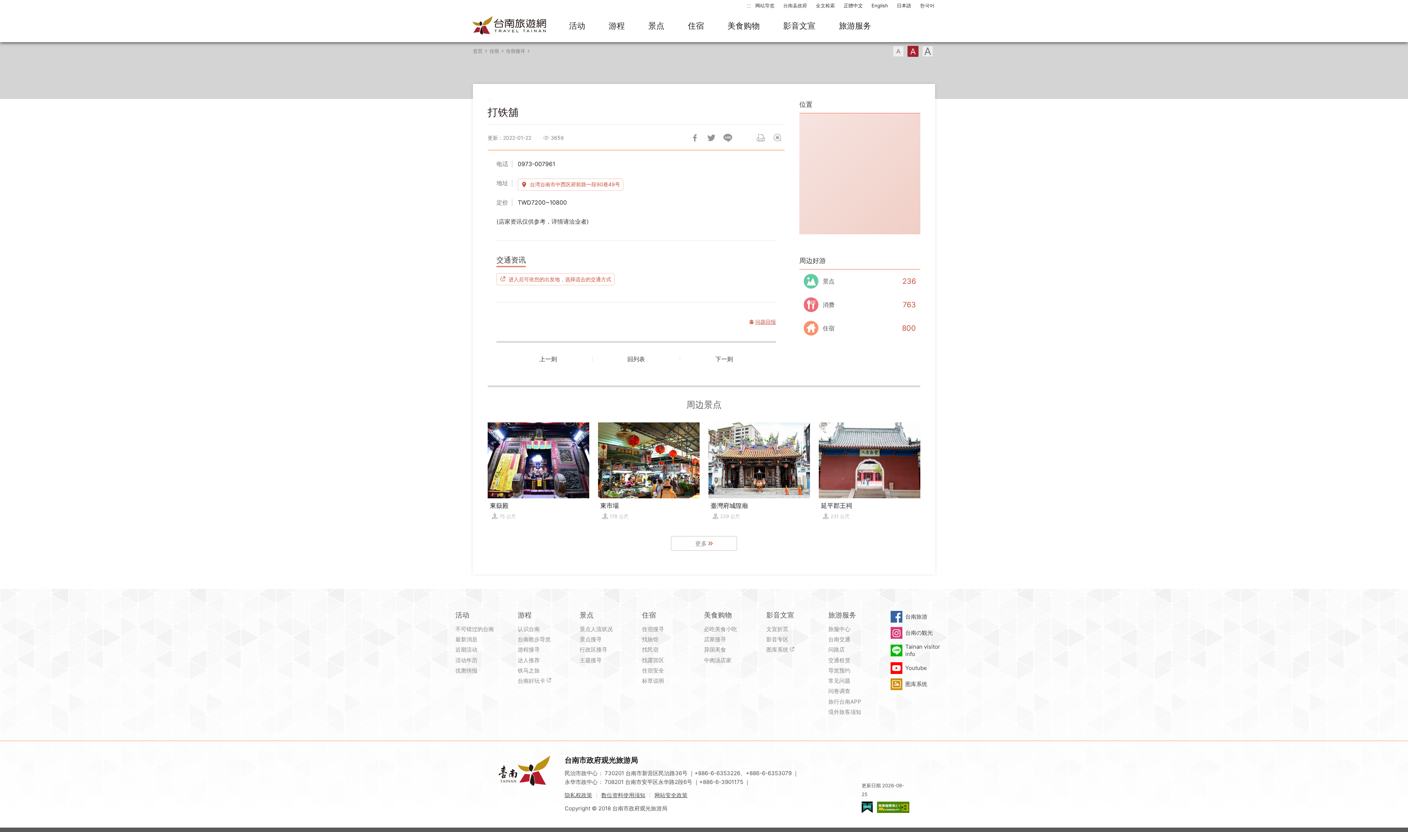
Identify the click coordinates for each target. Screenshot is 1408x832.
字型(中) (912, 51)
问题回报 (777, 138)
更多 (701, 543)
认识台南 (529, 629)
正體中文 (853, 5)
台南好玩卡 (531, 680)
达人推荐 (529, 660)
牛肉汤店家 (718, 660)
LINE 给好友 (727, 138)
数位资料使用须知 (623, 795)
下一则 (724, 359)
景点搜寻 (591, 639)
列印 (761, 138)
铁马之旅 (529, 670)
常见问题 (839, 680)
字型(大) (927, 51)
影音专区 (777, 639)
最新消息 (466, 639)
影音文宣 (799, 25)
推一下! (711, 138)
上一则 (548, 359)
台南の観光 (919, 632)
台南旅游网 (509, 26)
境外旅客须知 (844, 711)
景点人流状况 (596, 629)
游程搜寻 (529, 649)
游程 (617, 25)
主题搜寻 (591, 660)
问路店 (836, 649)
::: (749, 5)
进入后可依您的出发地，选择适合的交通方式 (560, 279)
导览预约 (839, 670)
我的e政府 (867, 807)
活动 (577, 25)
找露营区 (653, 660)
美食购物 (743, 25)
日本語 (904, 5)
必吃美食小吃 (720, 629)
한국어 (927, 5)
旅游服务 (855, 25)
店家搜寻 (715, 639)
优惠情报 (466, 670)
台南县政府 (795, 5)
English (880, 5)
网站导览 (764, 5)
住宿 (696, 25)
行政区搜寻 (593, 649)
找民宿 (650, 649)
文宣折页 (777, 629)
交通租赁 (839, 660)
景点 (656, 25)
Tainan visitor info (922, 650)
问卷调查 (839, 691)
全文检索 (825, 5)
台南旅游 (916, 616)
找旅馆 (650, 639)
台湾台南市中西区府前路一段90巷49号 (575, 184)
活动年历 (466, 660)
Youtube (916, 667)
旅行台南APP (844, 701)
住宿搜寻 (515, 51)
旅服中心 (839, 629)
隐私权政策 (578, 795)
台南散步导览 (534, 639)
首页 (478, 51)
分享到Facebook (695, 138)
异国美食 (715, 649)
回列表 (636, 359)
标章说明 (653, 680)
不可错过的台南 (474, 629)
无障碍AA (893, 807)
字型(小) (898, 51)
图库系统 (777, 649)
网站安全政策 (671, 795)
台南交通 (839, 639)
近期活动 (466, 649)
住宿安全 (653, 670)
